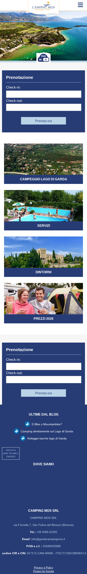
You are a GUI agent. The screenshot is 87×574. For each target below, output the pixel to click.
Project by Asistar (43, 571)
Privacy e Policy (43, 567)
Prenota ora (43, 121)
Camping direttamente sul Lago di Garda (46, 431)
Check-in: (13, 87)
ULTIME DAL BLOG (43, 414)
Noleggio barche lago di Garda (47, 438)
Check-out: (14, 101)
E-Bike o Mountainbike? (46, 424)
